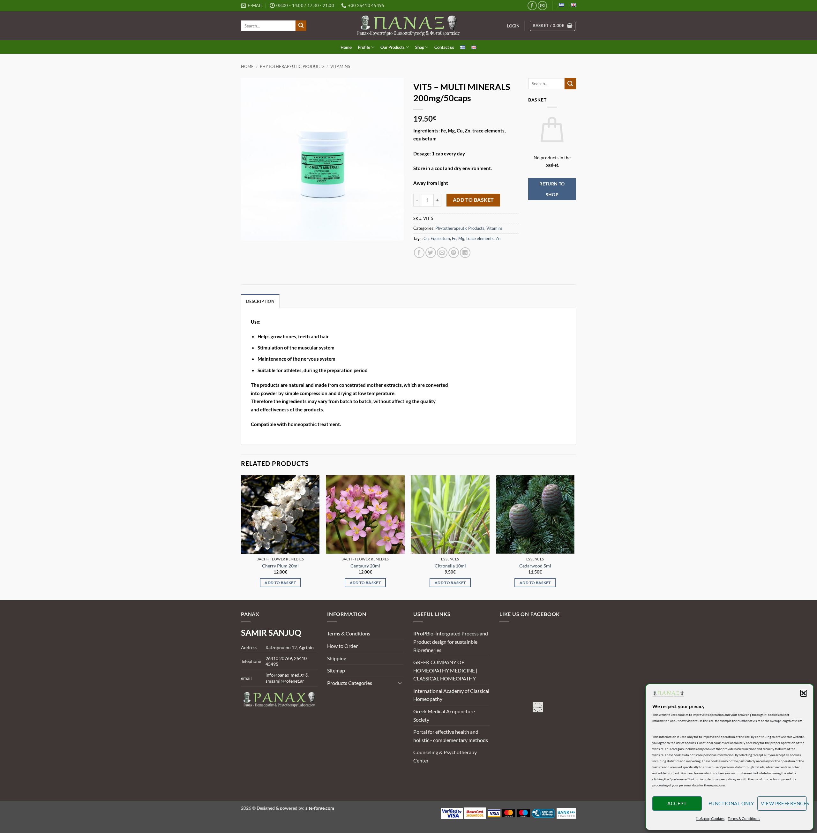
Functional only (731, 803)
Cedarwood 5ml (535, 565)
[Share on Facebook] (419, 252)
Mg (461, 238)
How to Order (342, 646)
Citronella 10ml (450, 565)
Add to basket (473, 200)
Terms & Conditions (744, 818)
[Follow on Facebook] (532, 5)
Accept (676, 803)
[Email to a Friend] (442, 252)
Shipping (336, 658)
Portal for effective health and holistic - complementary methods (450, 736)
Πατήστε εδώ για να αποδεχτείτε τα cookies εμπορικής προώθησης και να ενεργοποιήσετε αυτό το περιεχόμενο (539, 707)
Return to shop (552, 189)
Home (346, 47)
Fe (454, 238)
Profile (364, 47)
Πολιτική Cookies (710, 818)
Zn (498, 238)
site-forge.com (319, 808)
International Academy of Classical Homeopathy (451, 695)
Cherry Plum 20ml (280, 565)
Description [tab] (260, 301)
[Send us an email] (542, 5)
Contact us (444, 47)
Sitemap (336, 670)
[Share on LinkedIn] (465, 252)
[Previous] (241, 537)
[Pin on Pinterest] (453, 252)
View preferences (784, 803)
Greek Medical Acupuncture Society (444, 715)
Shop (419, 47)
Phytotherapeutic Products (292, 66)
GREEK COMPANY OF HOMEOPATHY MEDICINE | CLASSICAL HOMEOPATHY (445, 670)
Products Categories (349, 683)
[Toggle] (400, 683)
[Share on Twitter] (430, 252)
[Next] (574, 537)
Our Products (392, 47)
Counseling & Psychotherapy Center (445, 756)
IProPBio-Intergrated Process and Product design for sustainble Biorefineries (450, 641)
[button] (803, 693)
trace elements (480, 238)
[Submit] (301, 25)
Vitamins (340, 66)
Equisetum (440, 238)
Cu (426, 238)
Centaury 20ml (365, 565)
